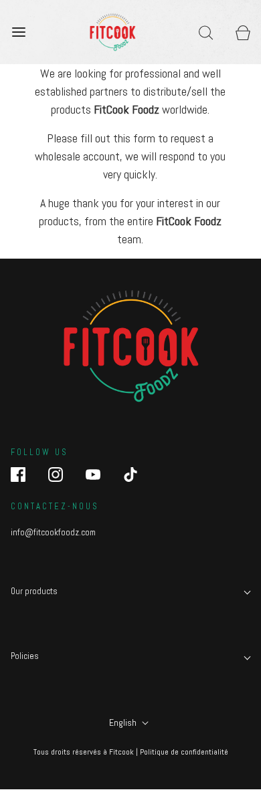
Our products (34, 591)
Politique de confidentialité (184, 752)
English (124, 722)
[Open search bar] (205, 31)
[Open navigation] (18, 31)
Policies (25, 656)
